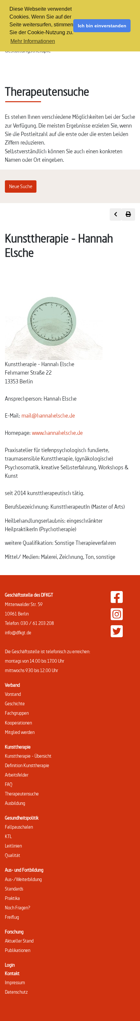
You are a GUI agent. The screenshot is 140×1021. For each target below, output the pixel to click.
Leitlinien (13, 846)
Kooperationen (18, 722)
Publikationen (17, 950)
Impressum (15, 982)
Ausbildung (15, 803)
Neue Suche (20, 186)
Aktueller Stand (19, 941)
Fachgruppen (17, 713)
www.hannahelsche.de (57, 432)
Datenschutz (16, 992)
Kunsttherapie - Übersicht (28, 756)
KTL (8, 836)
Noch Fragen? (17, 907)
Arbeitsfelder (16, 775)
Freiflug (12, 917)
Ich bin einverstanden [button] (102, 25)
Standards (14, 888)
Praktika (12, 898)
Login (10, 965)
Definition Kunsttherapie (27, 765)
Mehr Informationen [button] (32, 41)
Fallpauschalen (19, 827)
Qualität (12, 855)
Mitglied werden (20, 732)
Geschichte (15, 703)
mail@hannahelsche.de (48, 415)
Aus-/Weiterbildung (23, 879)
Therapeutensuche (22, 793)
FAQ (8, 784)
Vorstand (13, 694)
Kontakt (12, 973)
